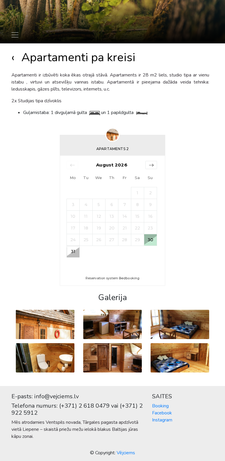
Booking (160, 406)
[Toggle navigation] (15, 34)
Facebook (162, 413)
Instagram (162, 420)
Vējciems (126, 453)
